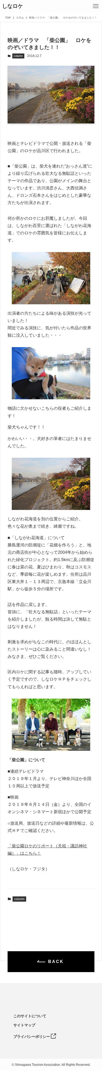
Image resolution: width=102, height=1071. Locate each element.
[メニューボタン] (95, 6)
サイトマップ (24, 1025)
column (18, 55)
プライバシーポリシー (31, 1036)
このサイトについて (29, 1016)
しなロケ (12, 6)
